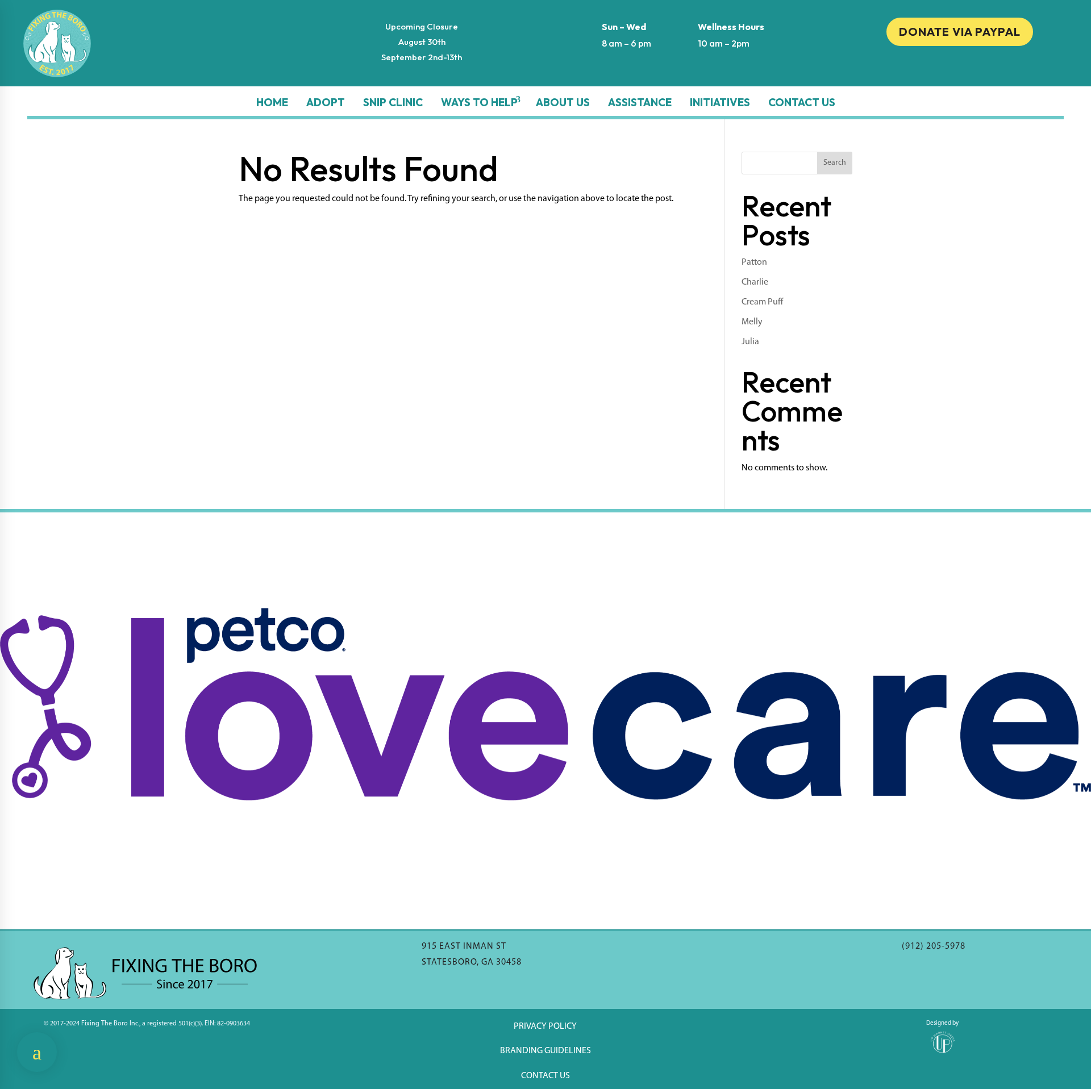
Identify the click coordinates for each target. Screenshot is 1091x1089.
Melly (752, 322)
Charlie (755, 282)
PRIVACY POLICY (545, 1026)
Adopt (325, 102)
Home (272, 102)
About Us (563, 102)
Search (834, 162)
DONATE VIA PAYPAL (960, 31)
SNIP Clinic (393, 102)
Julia (750, 342)
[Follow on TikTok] (982, 71)
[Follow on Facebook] (937, 71)
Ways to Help (479, 102)
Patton (754, 262)
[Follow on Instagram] (960, 71)
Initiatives (720, 102)
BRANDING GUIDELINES (545, 1050)
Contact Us (801, 102)
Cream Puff (762, 302)
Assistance (640, 102)
